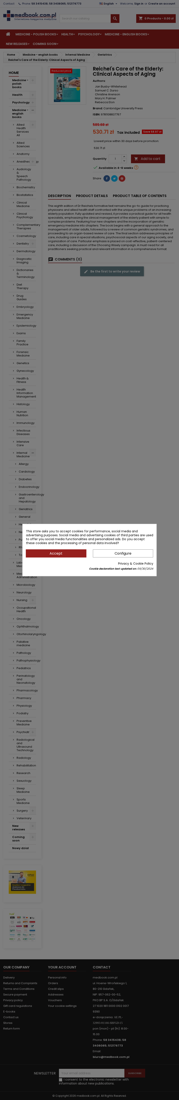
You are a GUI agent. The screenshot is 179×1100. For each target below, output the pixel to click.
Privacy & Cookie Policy (135, 563)
